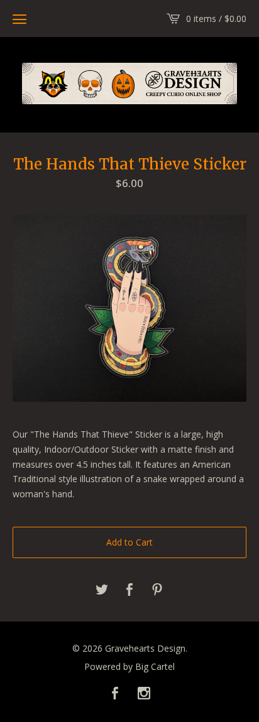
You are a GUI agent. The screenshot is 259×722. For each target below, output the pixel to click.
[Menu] (19, 18)
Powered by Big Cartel (129, 666)
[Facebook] (115, 694)
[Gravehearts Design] (129, 83)
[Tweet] (102, 590)
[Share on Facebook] (129, 590)
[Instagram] (144, 694)
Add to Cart (129, 542)
